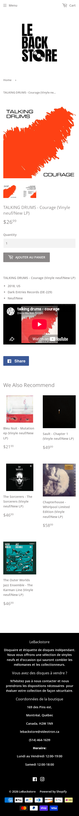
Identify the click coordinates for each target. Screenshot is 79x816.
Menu (13, 5)
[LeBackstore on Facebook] (34, 780)
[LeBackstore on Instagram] (42, 780)
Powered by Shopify (53, 791)
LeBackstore (27, 791)
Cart (72, 5)
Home (7, 80)
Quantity (10, 235)
